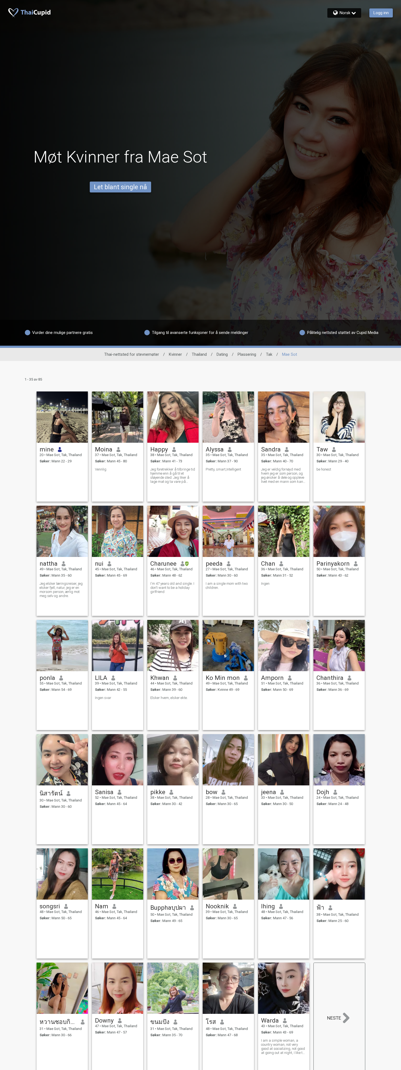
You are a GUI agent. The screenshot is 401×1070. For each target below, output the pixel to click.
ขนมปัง (159, 1021)
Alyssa (215, 449)
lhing (268, 906)
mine (47, 449)
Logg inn (381, 12)
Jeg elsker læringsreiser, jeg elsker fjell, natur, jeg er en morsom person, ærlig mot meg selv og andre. (61, 589)
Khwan (159, 677)
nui (99, 563)
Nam (101, 906)
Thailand (199, 354)
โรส (211, 1021)
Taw (322, 449)
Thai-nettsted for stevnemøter (131, 354)
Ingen (265, 583)
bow (211, 791)
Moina (103, 449)
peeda (214, 563)
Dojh (322, 791)
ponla (47, 677)
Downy (104, 1020)
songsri (50, 906)
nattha (49, 563)
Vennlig (100, 469)
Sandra (271, 449)
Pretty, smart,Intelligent (223, 469)
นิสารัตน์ (51, 793)
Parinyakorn (333, 563)
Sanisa (104, 791)
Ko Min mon (223, 677)
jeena (268, 791)
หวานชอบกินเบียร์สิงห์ (58, 1021)
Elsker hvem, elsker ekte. (169, 698)
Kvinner (175, 354)
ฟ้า (320, 907)
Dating (222, 354)
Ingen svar (103, 698)
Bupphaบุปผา (168, 907)
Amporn (272, 677)
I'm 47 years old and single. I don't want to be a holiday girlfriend (172, 587)
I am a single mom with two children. (227, 585)
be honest (323, 469)
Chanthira (329, 677)
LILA (101, 677)
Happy (159, 449)
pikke (157, 791)
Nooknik (217, 906)
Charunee (163, 563)
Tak (269, 354)
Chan (268, 563)
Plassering (247, 354)
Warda (270, 1020)
